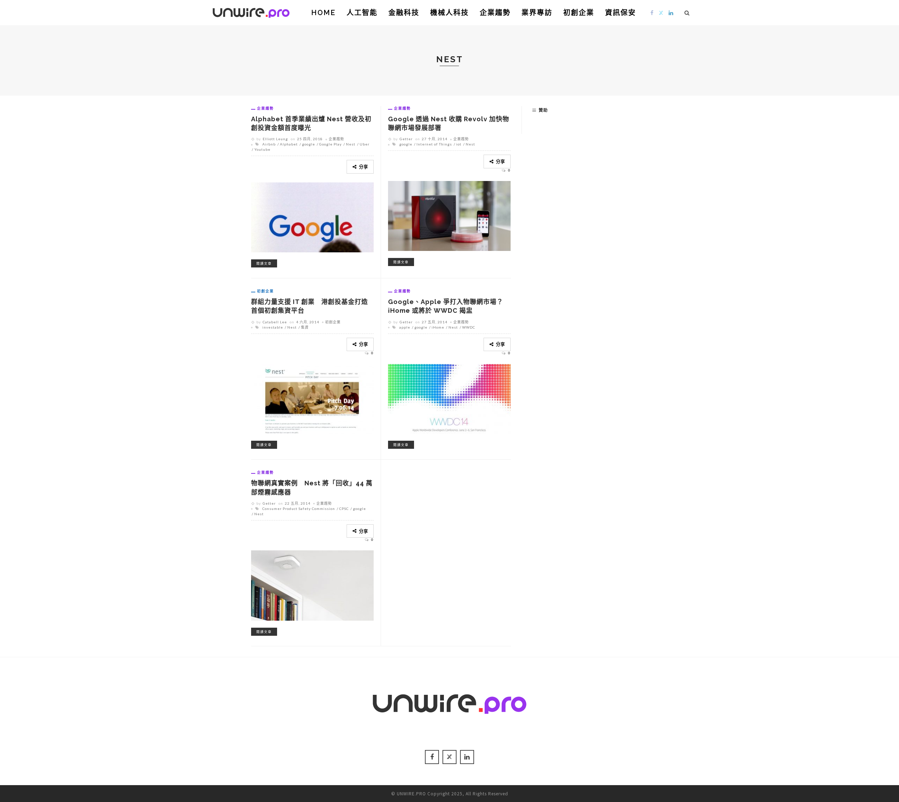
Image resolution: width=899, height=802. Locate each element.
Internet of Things (434, 144)
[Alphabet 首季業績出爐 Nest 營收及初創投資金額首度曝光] (312, 216)
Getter (406, 139)
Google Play (330, 144)
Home (323, 12)
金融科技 (403, 12)
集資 (305, 327)
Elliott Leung (275, 139)
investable (272, 327)
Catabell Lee (275, 322)
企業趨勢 (495, 12)
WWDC (468, 327)
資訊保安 (620, 12)
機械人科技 (449, 12)
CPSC (344, 508)
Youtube (262, 149)
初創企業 (578, 12)
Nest (350, 144)
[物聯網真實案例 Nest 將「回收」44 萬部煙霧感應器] (312, 584)
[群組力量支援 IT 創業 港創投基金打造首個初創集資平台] (312, 397)
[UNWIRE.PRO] (251, 11)
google (308, 144)
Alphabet (289, 144)
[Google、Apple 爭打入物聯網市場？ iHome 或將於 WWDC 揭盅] (449, 397)
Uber (364, 144)
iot (458, 144)
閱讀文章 (264, 263)
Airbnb (269, 144)
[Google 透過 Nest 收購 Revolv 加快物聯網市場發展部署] (449, 214)
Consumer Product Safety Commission (298, 508)
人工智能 (362, 12)
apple (404, 327)
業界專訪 (536, 12)
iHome (438, 327)
